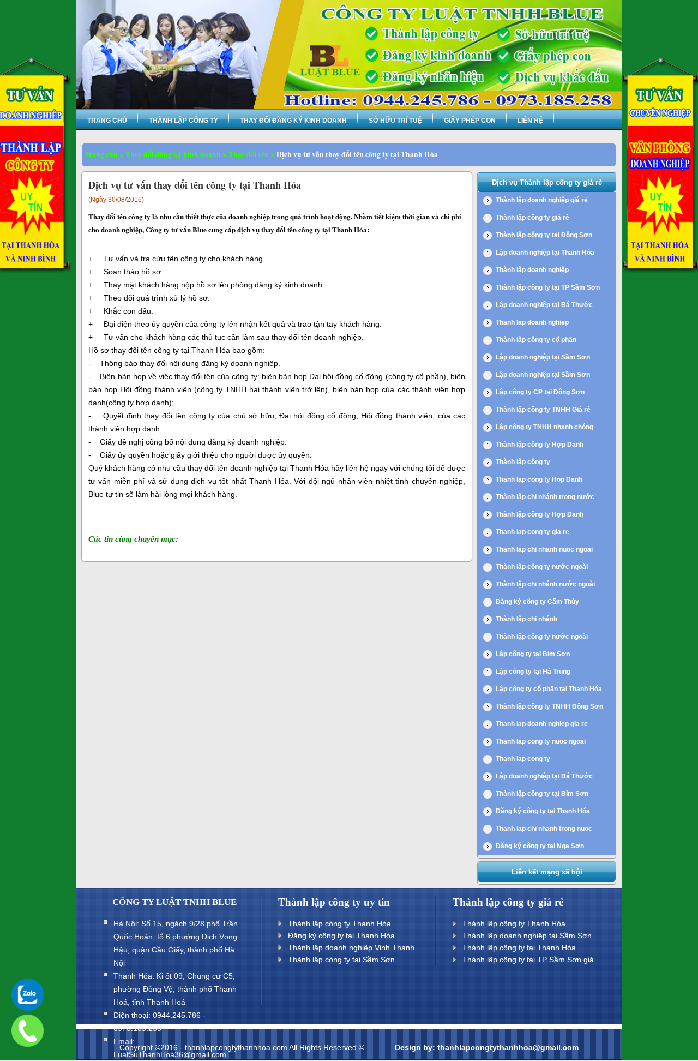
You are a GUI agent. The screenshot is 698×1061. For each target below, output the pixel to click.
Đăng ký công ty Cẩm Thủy (537, 602)
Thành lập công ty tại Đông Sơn (544, 235)
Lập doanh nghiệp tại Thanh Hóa (545, 252)
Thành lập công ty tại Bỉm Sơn (542, 794)
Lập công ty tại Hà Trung (533, 671)
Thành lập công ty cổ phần (536, 340)
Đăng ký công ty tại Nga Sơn (540, 846)
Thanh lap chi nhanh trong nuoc (544, 828)
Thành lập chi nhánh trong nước (545, 497)
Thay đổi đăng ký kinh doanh (293, 120)
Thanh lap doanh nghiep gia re (542, 724)
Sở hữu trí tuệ (395, 120)
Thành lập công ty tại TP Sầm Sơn (548, 287)
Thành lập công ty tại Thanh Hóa (519, 947)
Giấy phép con (470, 120)
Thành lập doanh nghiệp (532, 270)
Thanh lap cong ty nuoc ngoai (541, 741)
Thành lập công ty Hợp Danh (539, 444)
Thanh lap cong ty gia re (532, 532)
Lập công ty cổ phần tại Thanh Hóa (549, 689)
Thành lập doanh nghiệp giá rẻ (542, 200)
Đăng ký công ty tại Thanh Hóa (543, 811)
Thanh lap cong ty (523, 759)
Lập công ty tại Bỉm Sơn (533, 654)
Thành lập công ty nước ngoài (542, 567)
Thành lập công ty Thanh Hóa (339, 923)
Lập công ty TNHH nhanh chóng (544, 427)
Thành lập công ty (183, 120)
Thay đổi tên (248, 154)
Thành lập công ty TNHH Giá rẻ (543, 409)
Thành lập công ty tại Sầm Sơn (341, 959)
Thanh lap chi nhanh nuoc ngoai (544, 549)
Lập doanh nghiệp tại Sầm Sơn (543, 357)
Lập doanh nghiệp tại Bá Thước (544, 305)
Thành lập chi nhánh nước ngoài (545, 584)
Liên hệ (530, 120)
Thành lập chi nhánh (526, 619)
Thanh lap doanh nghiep (532, 322)
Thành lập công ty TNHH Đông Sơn (549, 706)
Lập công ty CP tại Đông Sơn (540, 392)
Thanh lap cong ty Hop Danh (539, 479)
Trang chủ (107, 120)
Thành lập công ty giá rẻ (532, 217)
